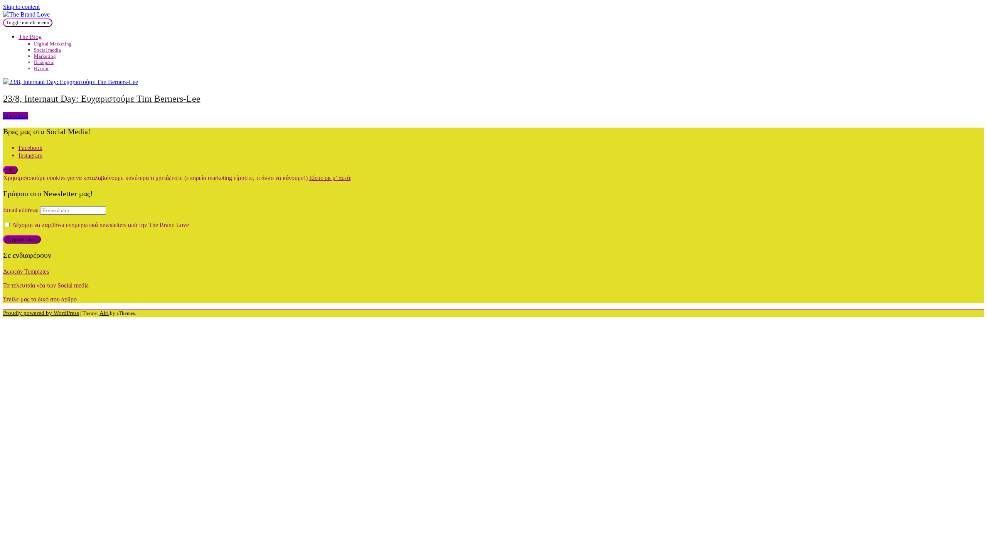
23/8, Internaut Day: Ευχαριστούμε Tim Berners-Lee (101, 99)
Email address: (21, 210)
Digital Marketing (53, 44)
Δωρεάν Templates (26, 271)
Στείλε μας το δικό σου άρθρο (40, 299)
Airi (104, 313)
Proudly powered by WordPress (41, 313)
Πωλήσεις (44, 62)
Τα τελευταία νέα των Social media (46, 285)
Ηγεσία (41, 68)
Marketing (45, 56)
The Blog (30, 36)
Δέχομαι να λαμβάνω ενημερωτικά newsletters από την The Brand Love (100, 225)
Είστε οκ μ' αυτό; (330, 178)
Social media (47, 50)
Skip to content (21, 6)
